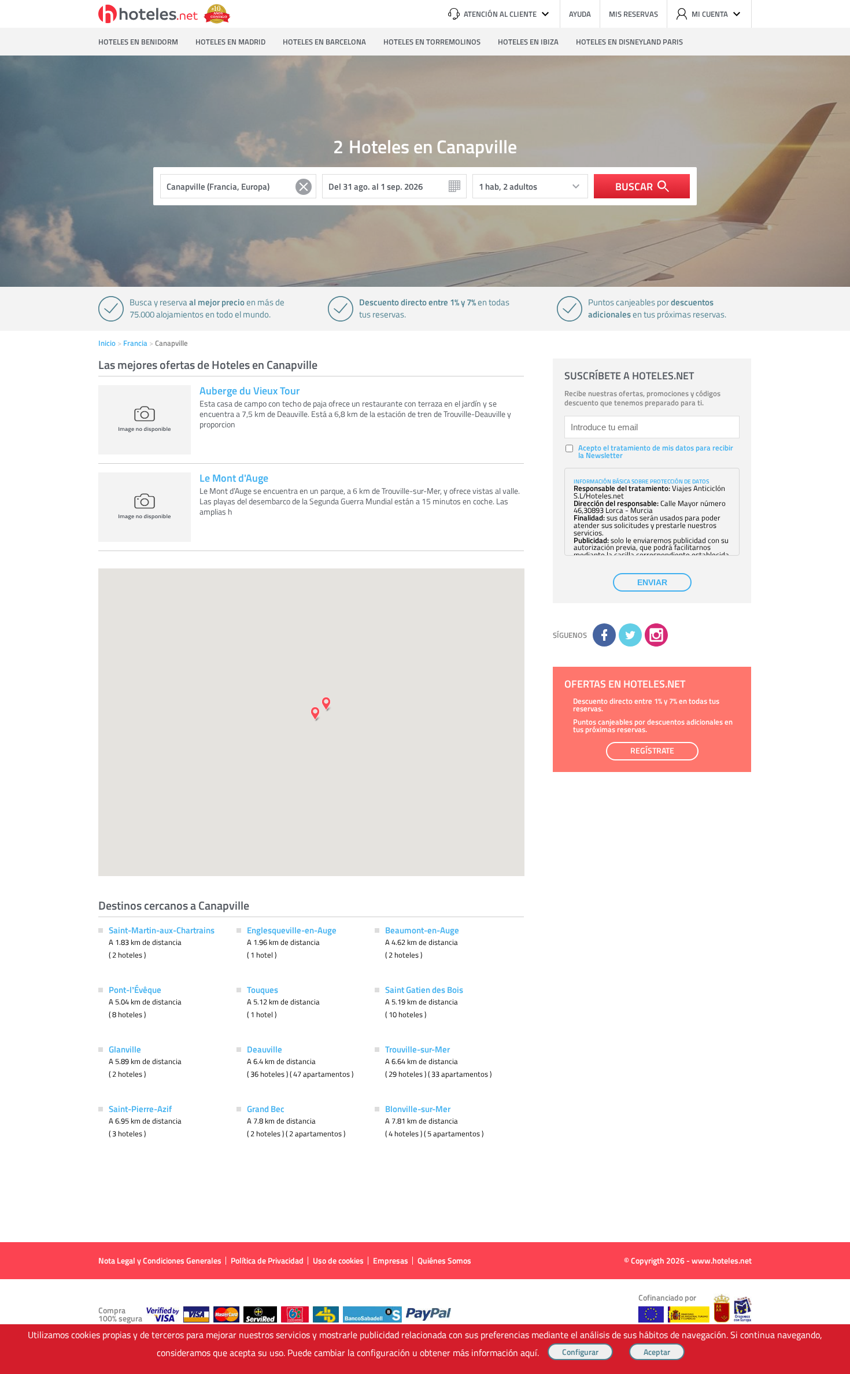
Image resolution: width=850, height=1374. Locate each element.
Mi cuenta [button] (710, 14)
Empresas (390, 1260)
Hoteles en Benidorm (138, 41)
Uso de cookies (338, 1260)
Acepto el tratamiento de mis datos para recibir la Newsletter (655, 451)
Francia (135, 343)
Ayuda (580, 14)
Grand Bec (265, 1108)
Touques (262, 989)
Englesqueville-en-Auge (292, 930)
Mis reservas (633, 14)
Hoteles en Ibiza (528, 41)
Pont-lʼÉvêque (135, 989)
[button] (425, 687)
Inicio (107, 343)
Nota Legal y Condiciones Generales (159, 1260)
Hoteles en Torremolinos (432, 41)
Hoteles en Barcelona (324, 41)
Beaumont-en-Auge (422, 930)
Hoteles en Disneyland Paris (629, 41)
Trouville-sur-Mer (417, 1049)
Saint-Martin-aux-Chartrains (162, 930)
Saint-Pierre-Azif (140, 1108)
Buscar (634, 186)
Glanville (125, 1049)
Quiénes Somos (444, 1260)
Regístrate (652, 750)
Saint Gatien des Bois (424, 989)
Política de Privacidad (267, 1260)
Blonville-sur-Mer (417, 1108)
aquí (528, 1352)
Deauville (264, 1049)
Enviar (652, 582)
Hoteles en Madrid (230, 41)
